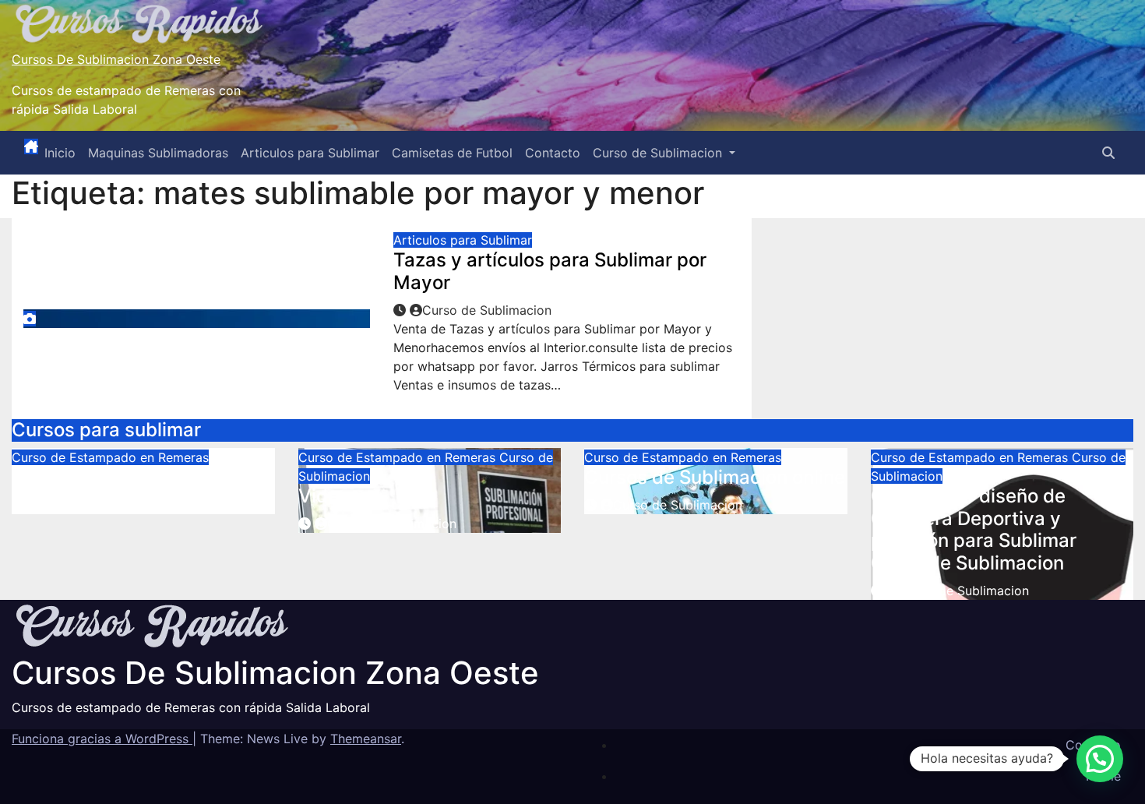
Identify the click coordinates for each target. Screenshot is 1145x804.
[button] (1108, 152)
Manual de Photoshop (108, 477)
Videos (329, 496)
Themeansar (365, 738)
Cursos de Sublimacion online (714, 477)
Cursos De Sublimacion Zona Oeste (116, 59)
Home (1103, 776)
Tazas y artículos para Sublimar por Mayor (549, 271)
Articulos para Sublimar (310, 152)
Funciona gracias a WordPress (102, 738)
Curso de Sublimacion (659, 152)
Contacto (552, 152)
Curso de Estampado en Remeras (110, 457)
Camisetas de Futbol (452, 152)
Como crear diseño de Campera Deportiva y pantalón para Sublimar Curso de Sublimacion (973, 529)
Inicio (60, 152)
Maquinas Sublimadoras (158, 152)
